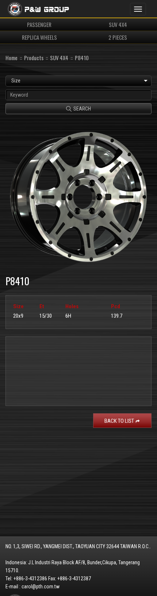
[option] (78, 195)
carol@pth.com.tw (41, 586)
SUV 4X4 (118, 24)
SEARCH (82, 109)
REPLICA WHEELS (39, 37)
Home (11, 58)
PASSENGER (39, 24)
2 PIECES (117, 37)
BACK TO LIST (119, 421)
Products (33, 58)
